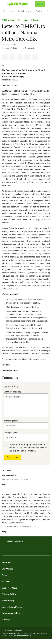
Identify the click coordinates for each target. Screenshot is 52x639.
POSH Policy (8, 600)
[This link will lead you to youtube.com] (13, 551)
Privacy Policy (9, 594)
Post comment (12, 457)
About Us (6, 562)
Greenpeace (24, 20)
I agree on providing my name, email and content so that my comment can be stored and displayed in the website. (28, 447)
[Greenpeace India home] (20, 4)
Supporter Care (9, 588)
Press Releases (24, 11)
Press (4, 575)
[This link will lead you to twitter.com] (3, 551)
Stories (39, 11)
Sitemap (6, 619)
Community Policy (11, 613)
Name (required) (11, 421)
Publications (8, 11)
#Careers (6, 581)
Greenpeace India (15, 541)
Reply (4, 484)
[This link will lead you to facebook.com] (8, 551)
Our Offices (7, 569)
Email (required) (10, 433)
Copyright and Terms (12, 607)
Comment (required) (12, 392)
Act (48, 11)
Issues (36, 20)
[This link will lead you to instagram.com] (19, 551)
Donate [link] (40, 4)
